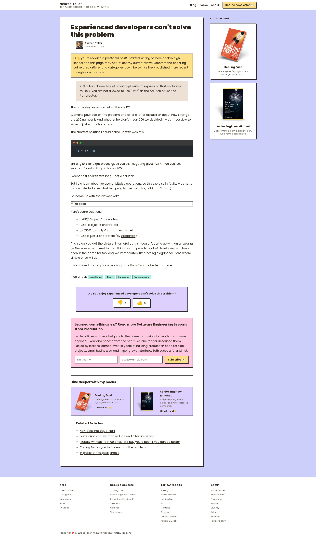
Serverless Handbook (121, 499)
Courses (114, 507)
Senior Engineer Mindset (123, 494)
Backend (165, 512)
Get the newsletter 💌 (239, 5)
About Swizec (218, 490)
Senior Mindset (168, 494)
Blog (193, 5)
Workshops (116, 512)
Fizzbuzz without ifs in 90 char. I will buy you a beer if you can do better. (130, 442)
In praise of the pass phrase (99, 453)
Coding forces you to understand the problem (113, 447)
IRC (128, 107)
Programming (141, 277)
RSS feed (64, 507)
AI (162, 503)
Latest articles (67, 490)
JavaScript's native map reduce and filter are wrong (117, 436)
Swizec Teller (84, 5)
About (215, 5)
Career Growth (169, 516)
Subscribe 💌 (176, 359)
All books (115, 503)
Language (123, 277)
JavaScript (123, 86)
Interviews (65, 499)
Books (203, 5)
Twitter (214, 503)
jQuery (110, 277)
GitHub (214, 512)
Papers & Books (169, 520)
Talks (62, 503)
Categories (66, 494)
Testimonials (217, 494)
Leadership (167, 499)
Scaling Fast (116, 490)
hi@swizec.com (122, 532)
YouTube (215, 516)
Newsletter (217, 499)
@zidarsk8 (128, 236)
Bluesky (215, 507)
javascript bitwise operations (120, 184)
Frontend (165, 507)
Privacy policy (218, 520)
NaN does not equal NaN (97, 431)
